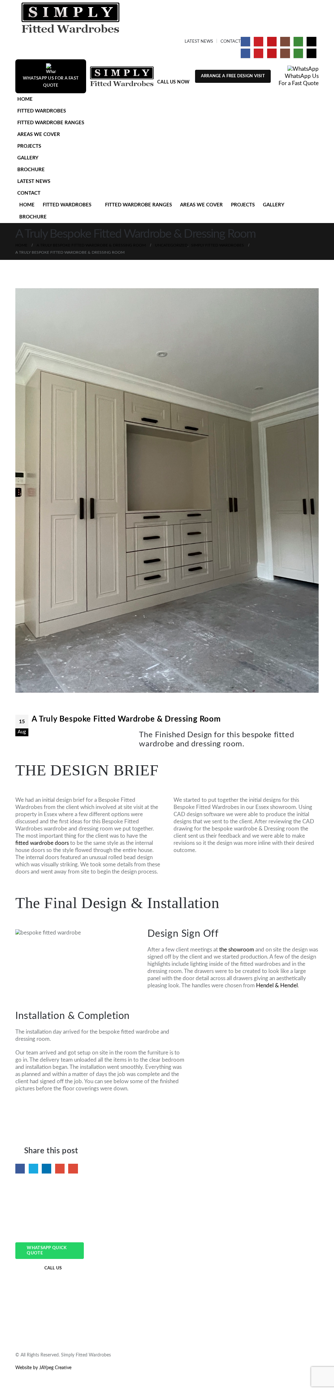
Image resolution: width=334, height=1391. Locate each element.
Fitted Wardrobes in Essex (198, 1238)
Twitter (33, 1168)
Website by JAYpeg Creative (43, 1368)
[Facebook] (245, 41)
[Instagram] (285, 41)
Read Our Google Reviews (276, 1289)
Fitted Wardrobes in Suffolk (199, 1246)
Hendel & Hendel (277, 985)
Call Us (53, 1268)
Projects (29, 146)
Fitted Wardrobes (41, 111)
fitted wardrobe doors (42, 843)
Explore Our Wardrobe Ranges (280, 1260)
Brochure (31, 169)
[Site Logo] (70, 18)
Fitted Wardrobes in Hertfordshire (206, 1253)
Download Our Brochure (275, 1281)
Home (25, 99)
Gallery (27, 158)
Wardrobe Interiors (113, 1274)
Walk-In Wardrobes (113, 1267)
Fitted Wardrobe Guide (273, 1238)
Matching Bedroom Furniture (123, 1289)
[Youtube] (272, 41)
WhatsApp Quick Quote (47, 1250)
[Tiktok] (311, 41)
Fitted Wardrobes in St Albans (202, 1289)
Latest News (199, 41)
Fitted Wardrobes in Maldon (200, 1281)
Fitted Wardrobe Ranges (50, 122)
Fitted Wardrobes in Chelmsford (204, 1267)
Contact (230, 41)
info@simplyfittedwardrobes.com (48, 1289)
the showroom (236, 949)
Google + (60, 1168)
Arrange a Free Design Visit (233, 76)
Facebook (20, 1168)
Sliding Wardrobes (112, 1260)
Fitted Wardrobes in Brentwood (204, 1274)
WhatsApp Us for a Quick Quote (283, 1296)
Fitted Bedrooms (110, 1281)
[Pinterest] (258, 41)
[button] (312, 120)
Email (73, 1168)
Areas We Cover (38, 134)
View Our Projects (268, 1274)
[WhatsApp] (298, 41)
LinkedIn (46, 1168)
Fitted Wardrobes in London (200, 1260)
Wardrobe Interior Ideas (274, 1267)
